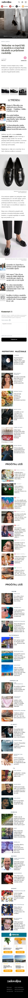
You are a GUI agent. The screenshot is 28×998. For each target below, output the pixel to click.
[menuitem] (22, 2)
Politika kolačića (19, 991)
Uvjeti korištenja (19, 987)
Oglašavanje (10, 991)
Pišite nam (9, 987)
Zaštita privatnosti (19, 989)
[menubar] (22, 2)
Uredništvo (9, 989)
